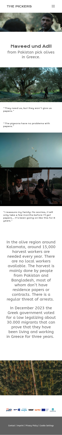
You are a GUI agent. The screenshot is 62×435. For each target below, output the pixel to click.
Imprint (20, 426)
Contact (11, 426)
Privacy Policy (32, 426)
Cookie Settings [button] (47, 426)
